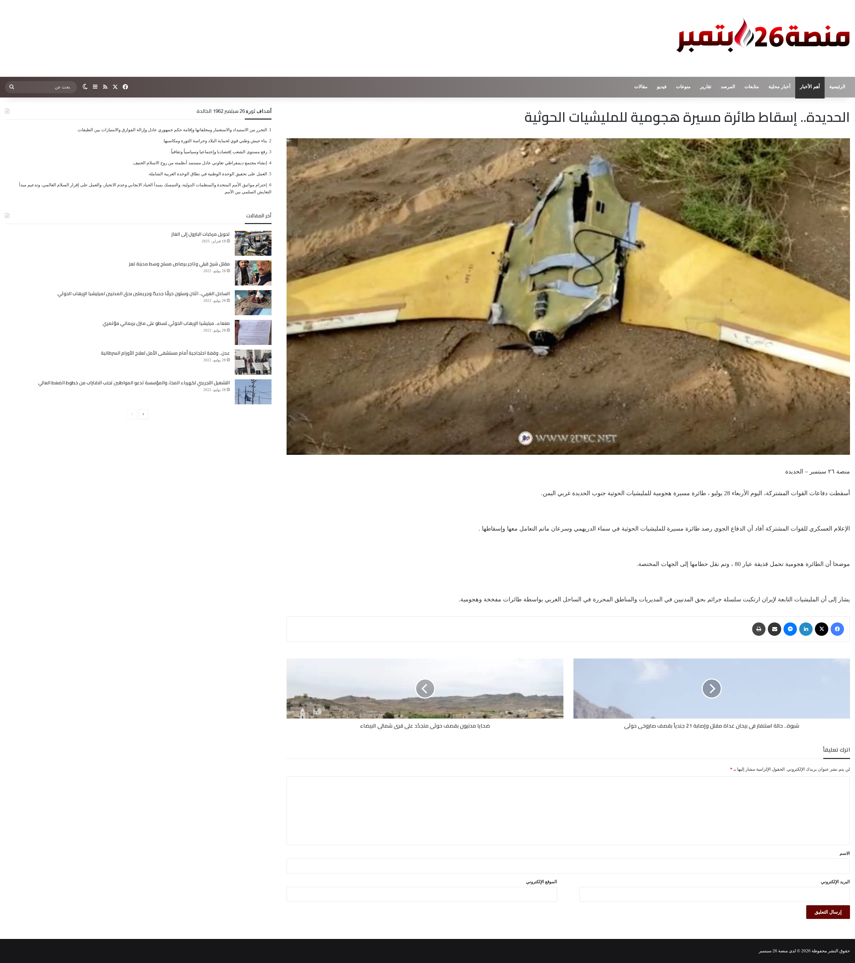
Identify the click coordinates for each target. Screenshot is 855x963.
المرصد (728, 86)
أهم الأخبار (810, 86)
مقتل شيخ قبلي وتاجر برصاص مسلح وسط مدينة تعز (179, 263)
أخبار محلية (779, 86)
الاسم (845, 853)
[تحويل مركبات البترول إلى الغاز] (253, 243)
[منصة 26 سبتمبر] (761, 38)
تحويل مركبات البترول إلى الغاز (200, 234)
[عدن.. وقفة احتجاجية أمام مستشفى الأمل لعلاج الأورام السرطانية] (253, 362)
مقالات (641, 86)
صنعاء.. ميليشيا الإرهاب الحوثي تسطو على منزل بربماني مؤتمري (166, 323)
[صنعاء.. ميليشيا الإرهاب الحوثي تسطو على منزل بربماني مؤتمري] (253, 332)
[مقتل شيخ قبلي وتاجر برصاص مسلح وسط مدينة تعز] (253, 272)
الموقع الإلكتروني (541, 881)
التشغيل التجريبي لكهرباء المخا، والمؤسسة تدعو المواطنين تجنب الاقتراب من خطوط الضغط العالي (134, 382)
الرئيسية (837, 86)
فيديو (662, 86)
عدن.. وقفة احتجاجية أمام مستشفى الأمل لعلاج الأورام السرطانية (165, 353)
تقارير (705, 86)
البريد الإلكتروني (835, 881)
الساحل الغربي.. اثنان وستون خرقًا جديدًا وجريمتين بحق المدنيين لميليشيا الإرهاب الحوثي (143, 293)
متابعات (751, 86)
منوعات (683, 86)
